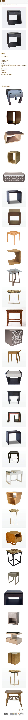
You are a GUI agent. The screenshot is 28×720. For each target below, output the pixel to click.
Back (23, 709)
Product (4, 4)
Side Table (9, 4)
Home (1, 4)
